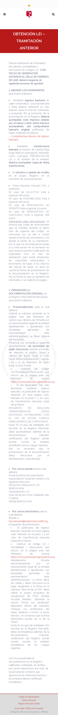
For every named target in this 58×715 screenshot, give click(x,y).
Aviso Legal (19, 708)
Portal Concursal (29, 700)
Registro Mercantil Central (29, 704)
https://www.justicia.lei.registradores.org (33, 381)
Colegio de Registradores (29, 697)
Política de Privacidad (34, 708)
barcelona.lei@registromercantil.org (28, 521)
